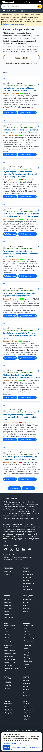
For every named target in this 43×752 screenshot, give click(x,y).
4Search (26, 571)
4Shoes (25, 686)
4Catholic (7, 685)
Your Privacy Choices (28, 730)
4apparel (26, 689)
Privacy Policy (16, 743)
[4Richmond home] (8, 2)
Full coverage (11, 112)
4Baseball (7, 602)
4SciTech (26, 629)
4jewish (7, 688)
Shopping (22, 11)
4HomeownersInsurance (11, 670)
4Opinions (26, 716)
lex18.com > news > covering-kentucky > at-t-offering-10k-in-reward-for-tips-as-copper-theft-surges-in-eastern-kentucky (21, 454)
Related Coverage (27, 112)
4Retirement (8, 665)
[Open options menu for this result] (38, 83)
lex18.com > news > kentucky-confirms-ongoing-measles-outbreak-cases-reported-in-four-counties (21, 85)
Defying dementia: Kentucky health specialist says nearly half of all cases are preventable (20, 253)
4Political (26, 707)
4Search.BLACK (28, 583)
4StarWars (7, 635)
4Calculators (27, 577)
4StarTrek (7, 638)
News (14, 11)
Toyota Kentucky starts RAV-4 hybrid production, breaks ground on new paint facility (20, 335)
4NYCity (26, 649)
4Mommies (27, 599)
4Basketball (8, 605)
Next (27, 488)
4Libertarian (27, 713)
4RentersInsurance (10, 659)
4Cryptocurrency (10, 662)
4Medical (7, 707)
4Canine (26, 608)
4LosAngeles (27, 652)
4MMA (6, 611)
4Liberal (26, 719)
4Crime (25, 586)
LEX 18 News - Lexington (15, 83)
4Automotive (27, 589)
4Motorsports (9, 617)
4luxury (25, 692)
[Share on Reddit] (29, 549)
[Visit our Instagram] (17, 549)
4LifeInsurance (9, 656)
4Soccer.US (8, 608)
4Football (7, 599)
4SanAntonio (27, 661)
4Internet (26, 632)
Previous (15, 488)
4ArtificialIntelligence (30, 638)
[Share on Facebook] (5, 549)
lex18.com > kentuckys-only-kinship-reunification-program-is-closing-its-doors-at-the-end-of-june (21, 412)
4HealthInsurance (10, 653)
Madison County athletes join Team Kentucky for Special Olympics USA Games (21, 376)
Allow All (6, 747)
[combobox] (19, 6)
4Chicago (26, 655)
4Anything (26, 580)
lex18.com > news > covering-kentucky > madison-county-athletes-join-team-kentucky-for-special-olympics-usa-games (21, 372)
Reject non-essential (19, 747)
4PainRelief (8, 710)
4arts (6, 632)
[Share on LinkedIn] (23, 549)
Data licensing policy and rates (12, 24)
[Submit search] (39, 6)
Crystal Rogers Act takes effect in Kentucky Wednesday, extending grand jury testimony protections (20, 174)
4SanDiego (27, 658)
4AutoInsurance (9, 650)
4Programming (28, 641)
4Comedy (7, 641)
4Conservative (28, 574)
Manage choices (34, 747)
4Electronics (27, 683)
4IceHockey (8, 614)
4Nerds (25, 605)
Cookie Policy (7, 743)
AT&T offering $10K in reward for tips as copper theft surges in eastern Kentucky (20, 458)
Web (8, 11)
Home (9, 730)
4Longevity (8, 713)
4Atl (24, 667)
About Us (7, 571)
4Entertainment (9, 629)
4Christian (7, 682)
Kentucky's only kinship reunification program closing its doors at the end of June (19, 417)
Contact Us (8, 574)
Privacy (16, 730)
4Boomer (26, 602)
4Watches (26, 695)
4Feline (25, 611)
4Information (27, 635)
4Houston (26, 664)
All (4, 11)
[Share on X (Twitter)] (11, 549)
